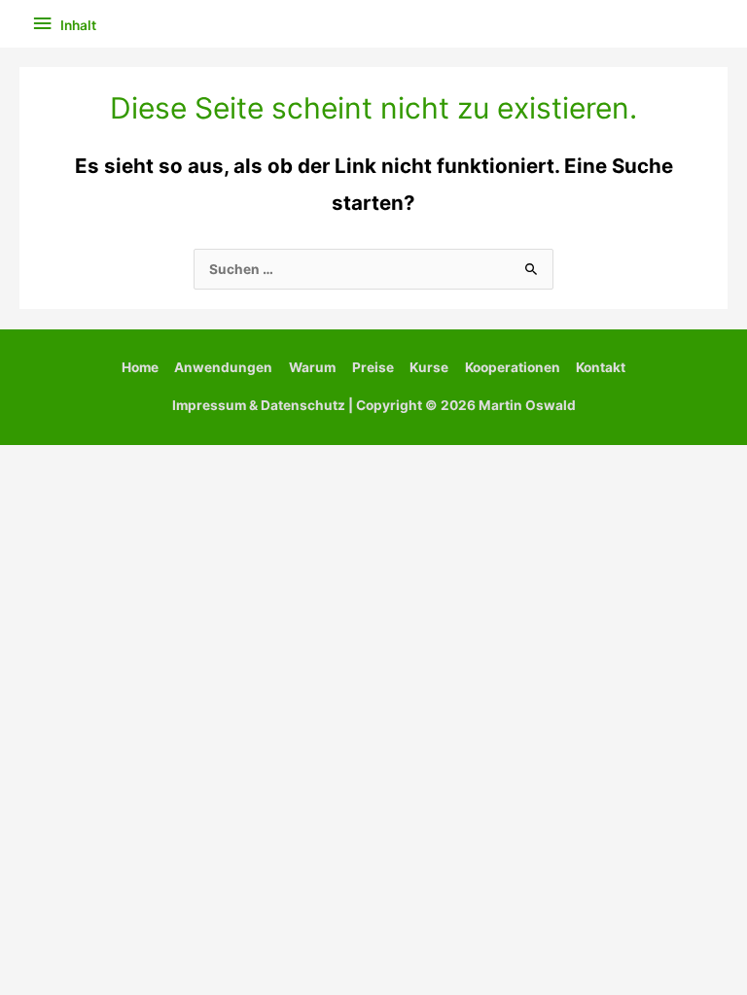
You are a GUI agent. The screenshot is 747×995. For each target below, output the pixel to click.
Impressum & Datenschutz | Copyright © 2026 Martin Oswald (374, 405)
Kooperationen (512, 367)
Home (140, 367)
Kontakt (600, 367)
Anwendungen (223, 367)
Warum (312, 367)
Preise (373, 367)
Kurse (428, 367)
